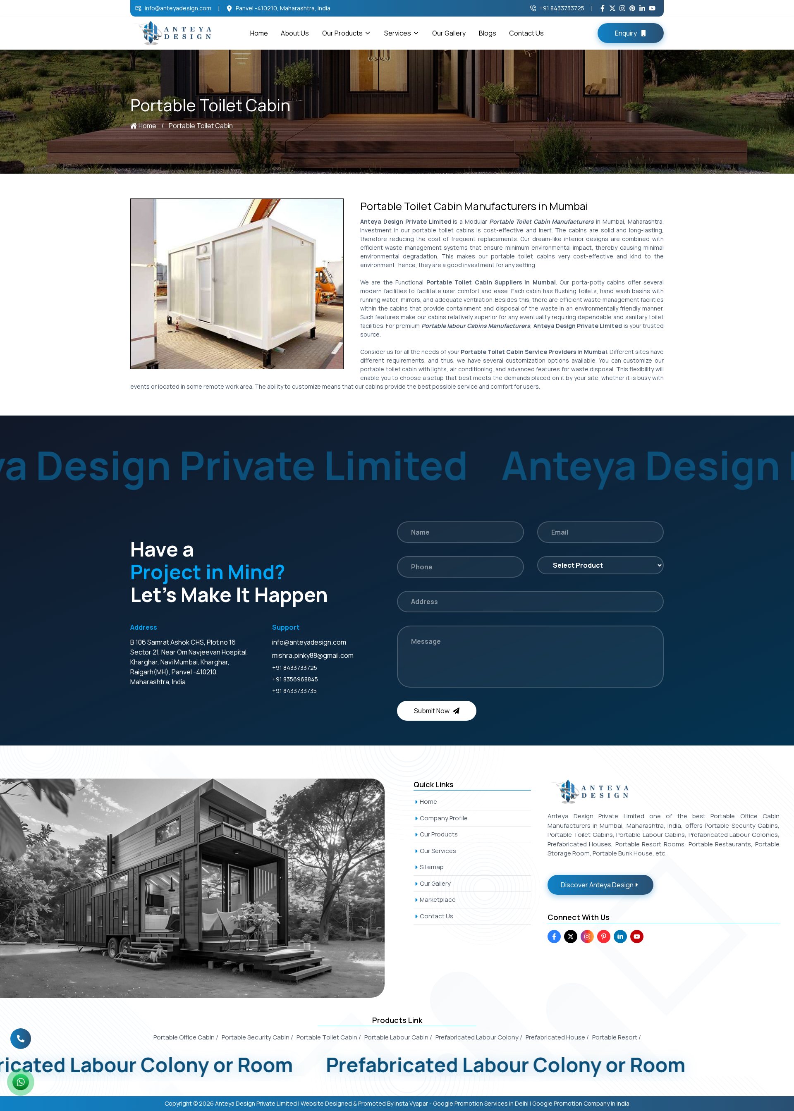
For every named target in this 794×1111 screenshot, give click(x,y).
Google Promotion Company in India (580, 1103)
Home (259, 33)
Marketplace (438, 899)
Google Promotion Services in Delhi (481, 1103)
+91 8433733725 (561, 8)
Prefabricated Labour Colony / (478, 1037)
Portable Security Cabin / (257, 1037)
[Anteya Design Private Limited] (201, 888)
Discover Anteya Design (597, 884)
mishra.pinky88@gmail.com (313, 655)
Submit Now (432, 710)
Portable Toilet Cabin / (329, 1037)
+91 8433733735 (294, 691)
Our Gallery (449, 33)
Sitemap (432, 867)
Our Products (342, 33)
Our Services (438, 850)
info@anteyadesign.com (178, 8)
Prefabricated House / (557, 1037)
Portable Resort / (616, 1037)
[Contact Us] (20, 1038)
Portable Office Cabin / (185, 1037)
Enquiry (626, 33)
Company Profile (444, 818)
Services (397, 33)
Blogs (487, 33)
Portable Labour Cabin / (398, 1037)
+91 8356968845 (295, 679)
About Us (295, 33)
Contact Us (526, 33)
